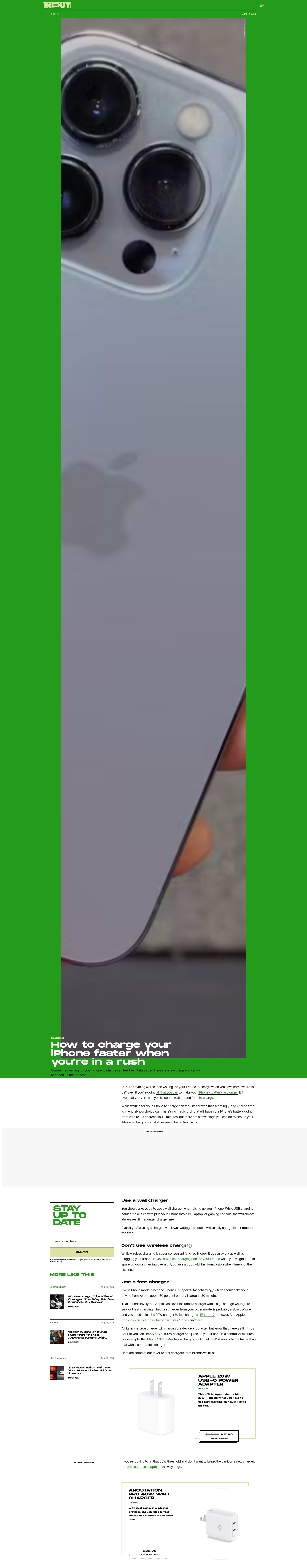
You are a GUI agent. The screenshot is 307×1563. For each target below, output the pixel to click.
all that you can (167, 1092)
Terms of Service (101, 1259)
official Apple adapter (142, 1466)
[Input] (57, 5)
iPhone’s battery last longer (218, 1092)
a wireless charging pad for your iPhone (191, 1259)
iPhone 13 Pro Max (159, 1339)
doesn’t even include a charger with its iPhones (155, 1320)
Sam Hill (55, 13)
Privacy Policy (56, 1261)
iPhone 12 (207, 1314)
